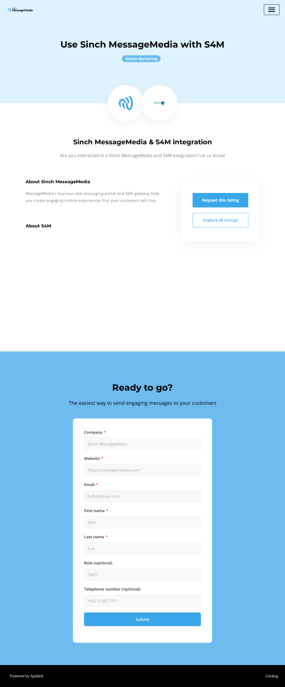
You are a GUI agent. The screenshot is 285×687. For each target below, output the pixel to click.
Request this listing (220, 200)
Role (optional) (98, 563)
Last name (94, 536)
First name (94, 510)
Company (93, 432)
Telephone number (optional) (112, 589)
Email (89, 484)
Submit (142, 619)
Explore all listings (220, 220)
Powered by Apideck (26, 675)
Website (92, 458)
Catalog (272, 675)
